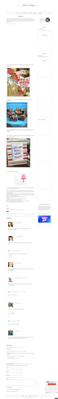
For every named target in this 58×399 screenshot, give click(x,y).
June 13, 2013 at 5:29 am (18, 223)
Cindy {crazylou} (16, 262)
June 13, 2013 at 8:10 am (17, 237)
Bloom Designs (29, 5)
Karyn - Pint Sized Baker (17, 236)
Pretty (35, 396)
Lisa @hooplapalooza (14, 321)
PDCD (33, 398)
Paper (26, 396)
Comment (8, 379)
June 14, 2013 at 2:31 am (14, 322)
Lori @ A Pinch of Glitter (18, 222)
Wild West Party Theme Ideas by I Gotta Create (20, 65)
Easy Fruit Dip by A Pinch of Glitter (12, 23)
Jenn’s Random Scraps (11, 314)
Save (7, 211)
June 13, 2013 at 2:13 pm (18, 263)
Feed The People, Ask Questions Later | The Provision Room (16, 351)
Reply (9, 232)
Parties (23, 396)
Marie (15, 331)
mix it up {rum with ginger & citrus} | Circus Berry (14, 347)
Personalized (31, 396)
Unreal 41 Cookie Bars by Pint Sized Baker (19, 100)
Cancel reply (29, 364)
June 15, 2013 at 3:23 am (17, 332)
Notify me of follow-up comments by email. (14, 390)
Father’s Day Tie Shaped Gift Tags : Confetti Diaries (14, 356)
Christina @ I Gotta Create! (15, 250)
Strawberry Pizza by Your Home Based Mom (20, 130)
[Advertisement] (44, 90)
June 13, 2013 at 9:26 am (14, 251)
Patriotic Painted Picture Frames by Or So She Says (20, 136)
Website (8, 375)
